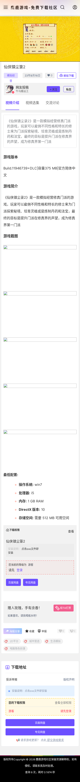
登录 (20, 570)
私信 (68, 89)
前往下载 (69, 75)
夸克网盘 (30, 582)
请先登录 (65, 711)
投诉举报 (11, 679)
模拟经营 (11, 76)
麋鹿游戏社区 (43, 759)
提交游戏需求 (55, 739)
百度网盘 (13, 582)
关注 (54, 89)
